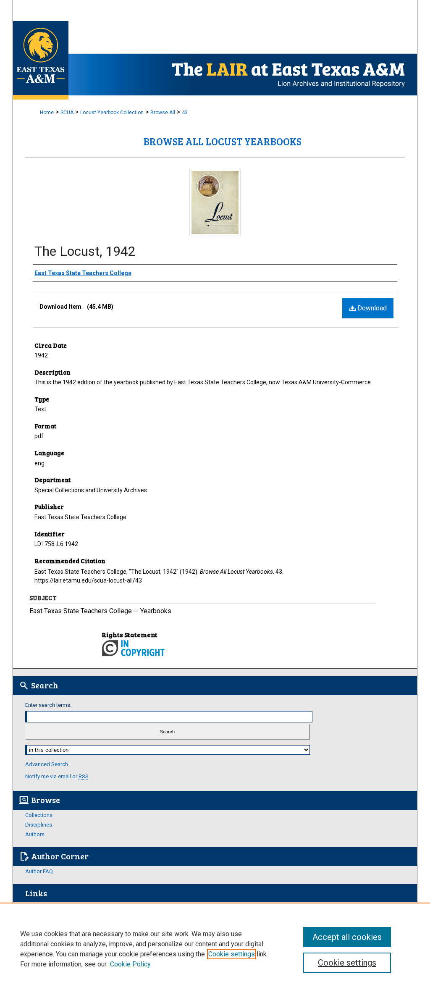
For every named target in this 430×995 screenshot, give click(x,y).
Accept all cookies (347, 937)
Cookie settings (231, 954)
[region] (215, 949)
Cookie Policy (130, 964)
